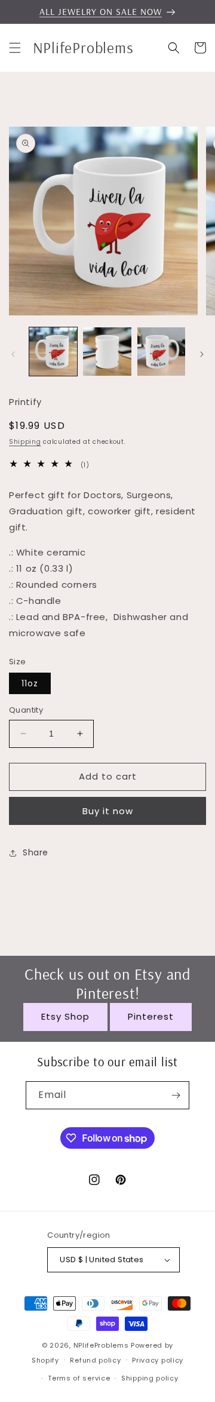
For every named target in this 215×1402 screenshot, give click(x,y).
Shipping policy (150, 1378)
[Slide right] (202, 354)
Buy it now (107, 811)
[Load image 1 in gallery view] (53, 351)
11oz (30, 683)
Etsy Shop (65, 1016)
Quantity (26, 710)
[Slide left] (13, 354)
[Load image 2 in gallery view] (107, 351)
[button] (15, 48)
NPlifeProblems (101, 1345)
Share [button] (35, 852)
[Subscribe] (175, 1095)
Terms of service (79, 1378)
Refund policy (95, 1360)
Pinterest (151, 1016)
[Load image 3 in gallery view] (161, 351)
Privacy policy (157, 1360)
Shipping (25, 441)
